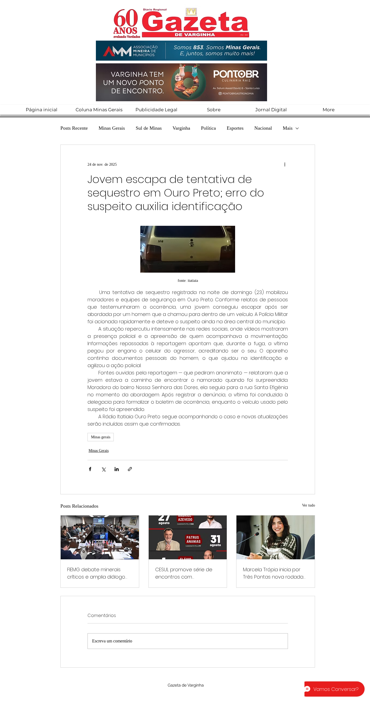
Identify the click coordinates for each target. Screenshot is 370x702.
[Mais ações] (284, 164)
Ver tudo (308, 505)
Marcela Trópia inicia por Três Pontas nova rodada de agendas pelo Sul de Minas (273, 573)
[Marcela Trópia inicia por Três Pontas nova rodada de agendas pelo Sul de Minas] (275, 537)
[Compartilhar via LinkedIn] (116, 469)
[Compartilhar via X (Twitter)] (103, 469)
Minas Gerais (112, 128)
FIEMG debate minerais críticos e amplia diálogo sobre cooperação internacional (96, 573)
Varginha (181, 128)
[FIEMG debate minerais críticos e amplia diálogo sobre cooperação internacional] (100, 537)
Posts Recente (74, 128)
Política (208, 128)
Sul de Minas (149, 128)
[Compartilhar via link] (129, 469)
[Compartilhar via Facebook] (90, 469)
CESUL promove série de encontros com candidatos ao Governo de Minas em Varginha (184, 573)
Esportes (235, 128)
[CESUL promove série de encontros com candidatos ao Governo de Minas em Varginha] (188, 537)
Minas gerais (100, 437)
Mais (288, 128)
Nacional (263, 128)
